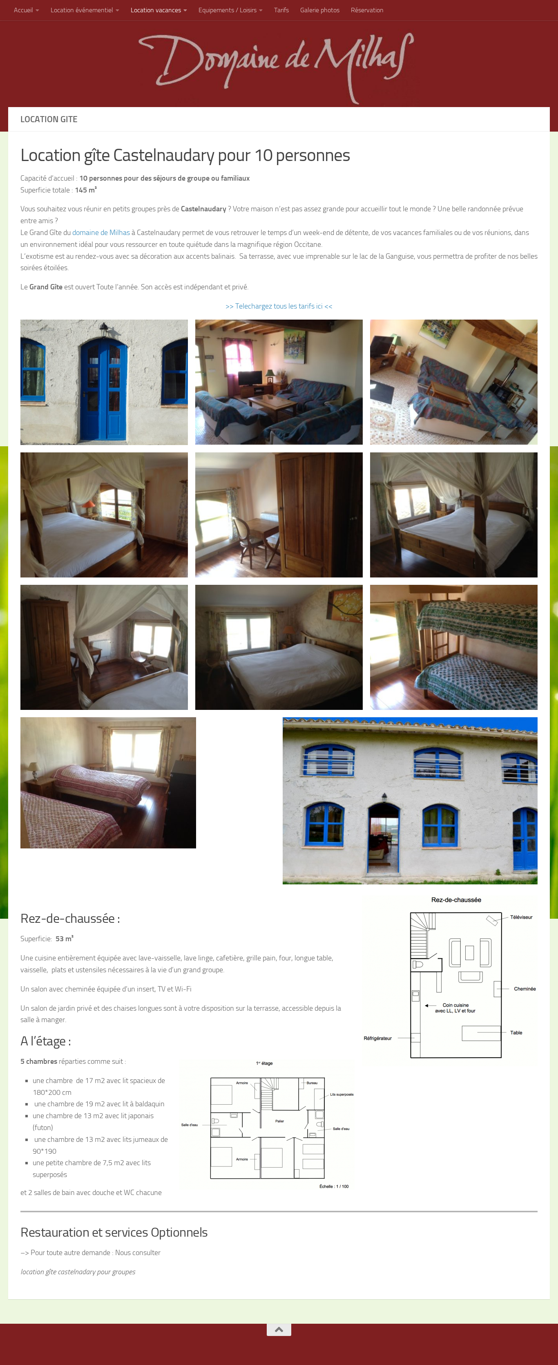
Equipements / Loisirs (228, 10)
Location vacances (156, 10)
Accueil (23, 10)
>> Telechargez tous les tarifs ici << (279, 306)
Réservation (367, 10)
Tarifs (281, 10)
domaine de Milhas (101, 232)
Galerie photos (319, 10)
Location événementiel (82, 10)
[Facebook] (265, 1346)
